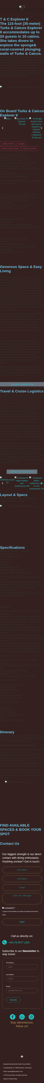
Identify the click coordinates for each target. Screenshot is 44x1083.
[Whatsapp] (22, 1017)
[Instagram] (31, 1017)
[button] (22, 10)
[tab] (8, 143)
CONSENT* (20, 911)
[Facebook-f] (12, 1017)
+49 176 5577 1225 (19, 942)
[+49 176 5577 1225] (4, 942)
